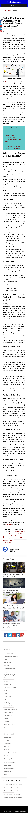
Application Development (11, 656)
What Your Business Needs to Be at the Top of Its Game (14, 575)
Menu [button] (15, 6)
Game (5, 693)
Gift (5, 699)
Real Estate (7, 743)
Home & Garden (8, 706)
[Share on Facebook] (1, 22)
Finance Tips (7, 684)
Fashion (6, 681)
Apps (5, 659)
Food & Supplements (10, 687)
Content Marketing (9, 668)
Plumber (6, 740)
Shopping (6, 749)
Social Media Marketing (10, 752)
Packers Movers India (10, 734)
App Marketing (8, 653)
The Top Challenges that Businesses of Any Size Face (12, 591)
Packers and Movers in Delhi (12, 788)
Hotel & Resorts (8, 712)
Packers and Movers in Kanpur (12, 794)
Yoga (5, 774)
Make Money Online (9, 724)
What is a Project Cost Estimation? (11, 133)
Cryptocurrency (8, 671)
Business (10, 28)
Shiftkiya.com (14, 2)
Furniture (6, 690)
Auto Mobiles (7, 662)
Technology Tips (8, 759)
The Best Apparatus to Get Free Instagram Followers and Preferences (7, 538)
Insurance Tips (8, 715)
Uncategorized (8, 765)
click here (8, 524)
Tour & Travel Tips (9, 762)
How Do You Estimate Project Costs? (13, 140)
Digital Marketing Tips (10, 675)
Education (7, 678)
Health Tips (7, 703)
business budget (10, 82)
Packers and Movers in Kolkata (12, 797)
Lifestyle (6, 721)
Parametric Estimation (14, 146)
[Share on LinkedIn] (1, 29)
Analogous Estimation (13, 143)
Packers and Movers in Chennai (13, 784)
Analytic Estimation (13, 144)
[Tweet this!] (1, 24)
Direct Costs (10, 135)
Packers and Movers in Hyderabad (13, 791)
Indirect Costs (11, 137)
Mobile (6, 731)
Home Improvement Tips (11, 709)
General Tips (7, 696)
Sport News (7, 756)
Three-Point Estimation (14, 148)
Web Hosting (7, 771)
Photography (7, 737)
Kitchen (6, 718)
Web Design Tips (9, 768)
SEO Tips (6, 746)
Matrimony (7, 727)
